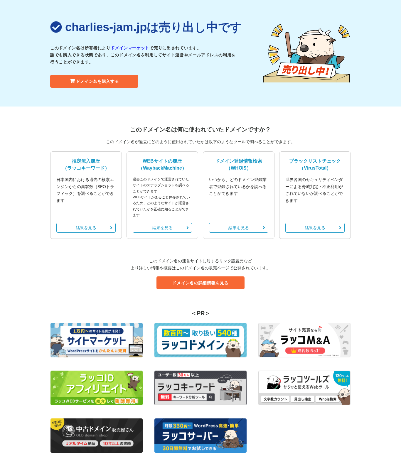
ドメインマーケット (130, 47)
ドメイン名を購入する (97, 81)
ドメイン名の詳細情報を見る (200, 283)
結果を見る (86, 227)
